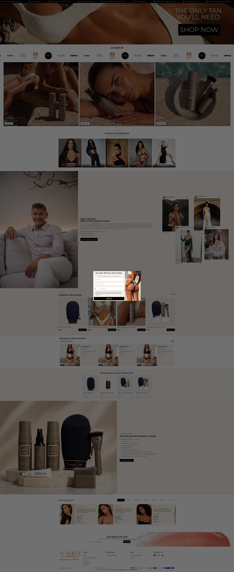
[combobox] (96, 288)
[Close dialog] (139, 273)
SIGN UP (109, 298)
